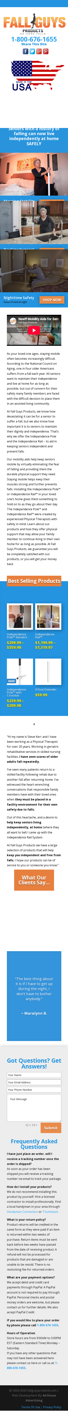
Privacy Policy (52, 1407)
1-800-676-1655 (34, 39)
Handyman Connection (22, 1212)
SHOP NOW (52, 300)
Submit (51, 1127)
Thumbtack (50, 1212)
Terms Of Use (30, 1407)
